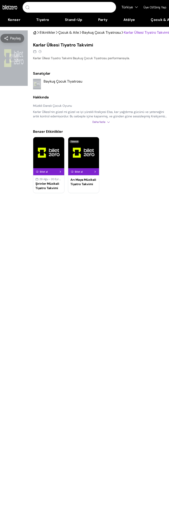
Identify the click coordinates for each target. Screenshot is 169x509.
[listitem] (101, 84)
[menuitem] (14, 20)
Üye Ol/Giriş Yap (154, 7)
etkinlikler (47, 32)
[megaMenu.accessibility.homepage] (10, 7)
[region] (12, 38)
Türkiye (127, 7)
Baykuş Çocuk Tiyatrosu (101, 32)
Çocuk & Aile (68, 32)
